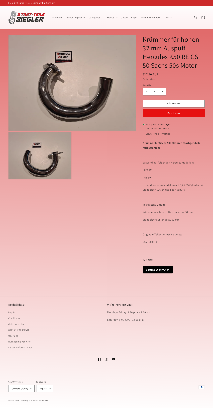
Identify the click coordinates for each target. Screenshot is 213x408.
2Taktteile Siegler (22, 400)
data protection (16, 324)
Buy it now (173, 113)
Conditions (14, 318)
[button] (96, 17)
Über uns (13, 335)
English (43, 388)
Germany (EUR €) (20, 388)
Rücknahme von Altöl (19, 341)
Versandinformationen (20, 347)
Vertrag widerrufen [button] (157, 269)
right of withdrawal (18, 329)
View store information (158, 133)
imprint (12, 312)
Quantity (147, 84)
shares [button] (150, 259)
